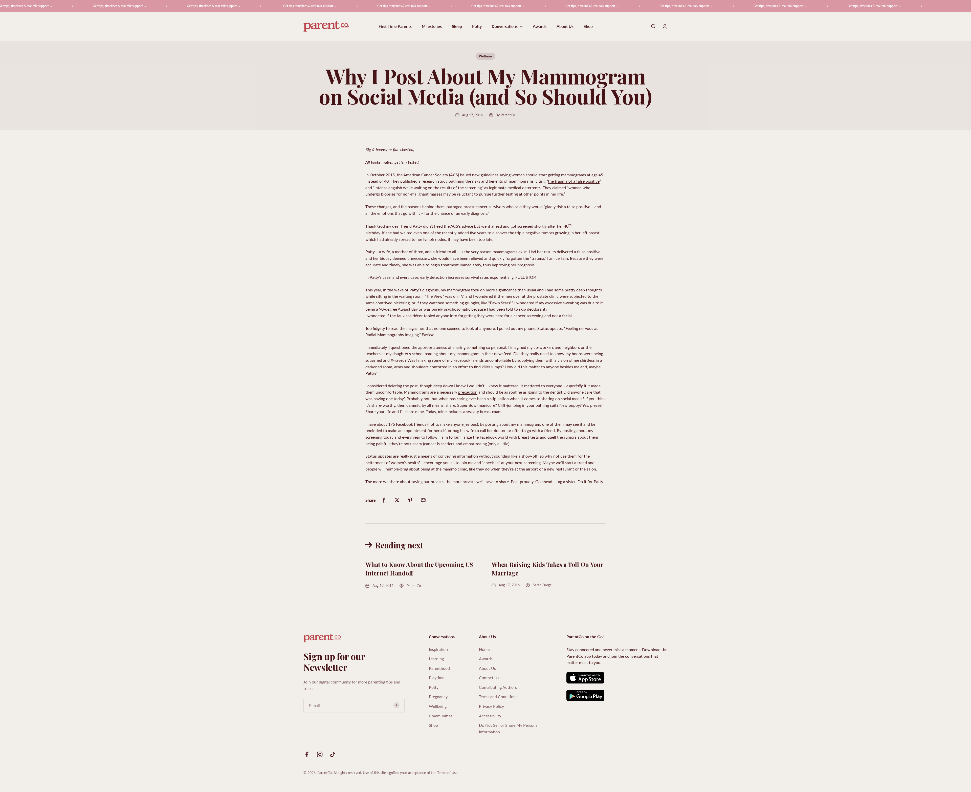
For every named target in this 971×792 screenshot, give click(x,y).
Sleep (457, 26)
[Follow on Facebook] (306, 754)
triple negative (527, 232)
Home (484, 649)
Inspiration (438, 649)
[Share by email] (423, 500)
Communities (440, 715)
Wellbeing (485, 56)
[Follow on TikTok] (332, 754)
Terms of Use (447, 772)
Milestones (432, 26)
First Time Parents (395, 26)
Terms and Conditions (498, 696)
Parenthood (439, 668)
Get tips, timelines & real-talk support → (73, 6)
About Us (565, 26)
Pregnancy (438, 696)
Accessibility (490, 715)
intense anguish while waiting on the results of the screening (428, 187)
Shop (588, 26)
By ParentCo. (506, 115)
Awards (539, 26)
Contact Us (489, 677)
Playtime (436, 677)
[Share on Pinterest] (410, 500)
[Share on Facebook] (384, 500)
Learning (436, 658)
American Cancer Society (425, 174)
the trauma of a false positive (574, 181)
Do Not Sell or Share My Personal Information (509, 728)
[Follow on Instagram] (319, 754)
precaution (467, 392)
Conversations (505, 26)
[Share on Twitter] (397, 500)
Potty (477, 26)
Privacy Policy (491, 706)
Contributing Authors (498, 687)
